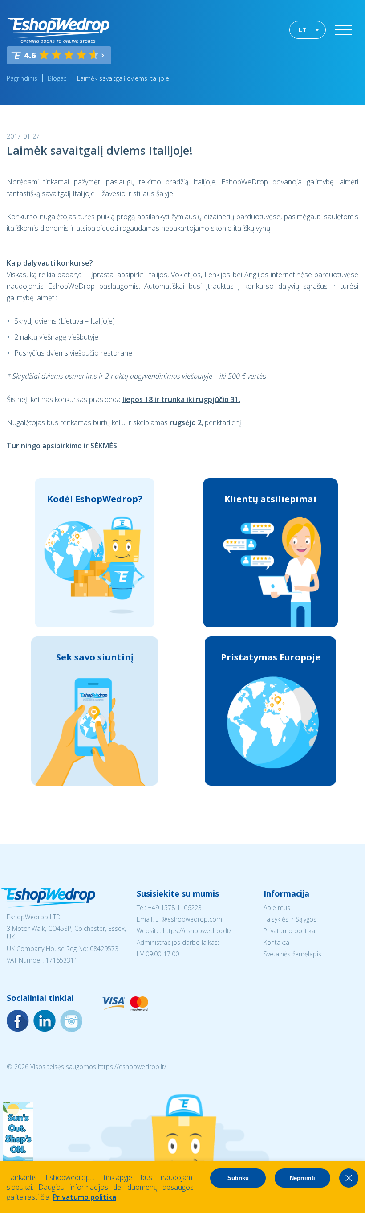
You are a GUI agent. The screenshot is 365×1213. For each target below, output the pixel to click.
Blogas (57, 78)
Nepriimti (302, 1178)
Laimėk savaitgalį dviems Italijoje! (123, 78)
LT (303, 29)
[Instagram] (44, 1021)
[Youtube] (71, 1021)
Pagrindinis (22, 78)
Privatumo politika (289, 930)
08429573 (104, 948)
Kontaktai (277, 942)
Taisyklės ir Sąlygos (290, 919)
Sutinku (238, 1178)
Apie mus (277, 907)
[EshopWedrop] (58, 30)
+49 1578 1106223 (175, 907)
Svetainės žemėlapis (292, 954)
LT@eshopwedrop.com (188, 919)
